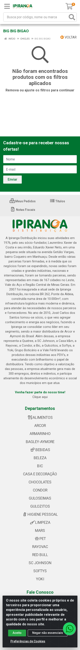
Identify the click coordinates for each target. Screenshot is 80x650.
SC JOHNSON (40, 563)
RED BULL (40, 555)
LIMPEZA (42, 522)
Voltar (70, 37)
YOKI (40, 579)
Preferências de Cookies (27, 641)
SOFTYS (40, 571)
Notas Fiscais (25, 209)
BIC (40, 466)
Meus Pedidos (25, 201)
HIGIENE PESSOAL (43, 514)
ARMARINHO (40, 434)
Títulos (60, 201)
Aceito (17, 632)
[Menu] (7, 6)
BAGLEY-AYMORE (40, 442)
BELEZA (40, 458)
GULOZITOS (40, 506)
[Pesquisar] (71, 17)
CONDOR (40, 490)
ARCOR (40, 425)
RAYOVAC (40, 547)
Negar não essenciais (47, 632)
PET (42, 539)
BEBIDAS (42, 450)
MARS (40, 530)
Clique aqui (40, 397)
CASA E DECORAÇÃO (40, 474)
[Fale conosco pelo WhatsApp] (69, 628)
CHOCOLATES (40, 482)
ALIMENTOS (43, 417)
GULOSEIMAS (40, 498)
